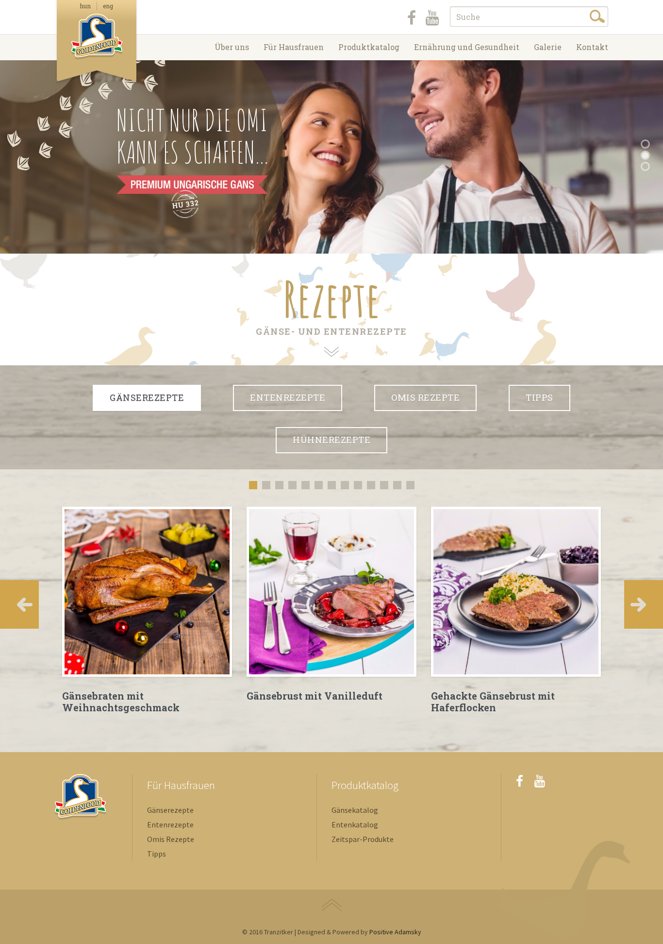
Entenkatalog (355, 824)
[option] (147, 610)
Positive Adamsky (395, 931)
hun (85, 6)
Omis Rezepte (425, 397)
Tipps (539, 397)
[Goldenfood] (96, 42)
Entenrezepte (170, 824)
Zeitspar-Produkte (363, 839)
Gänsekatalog (355, 810)
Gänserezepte (170, 810)
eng (108, 6)
